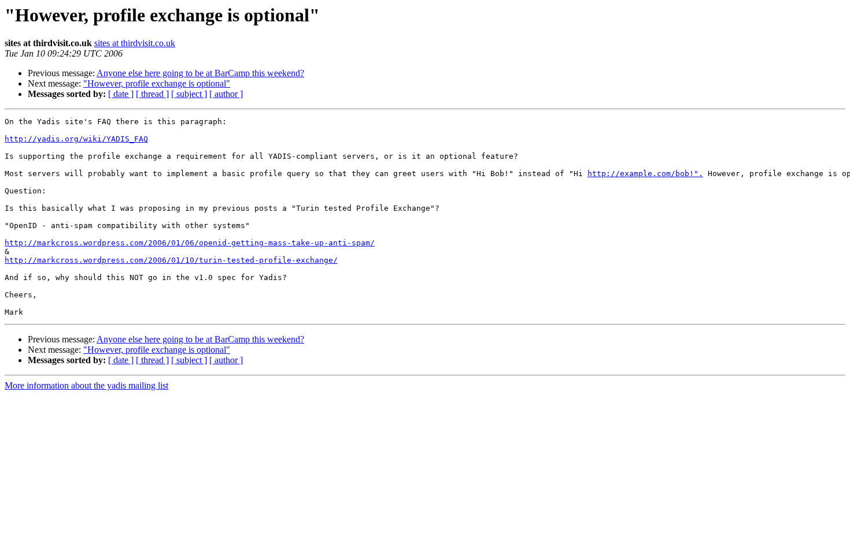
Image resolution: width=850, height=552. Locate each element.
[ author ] (226, 94)
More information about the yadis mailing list (86, 385)
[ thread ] (152, 94)
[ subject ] (189, 94)
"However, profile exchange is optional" (156, 83)
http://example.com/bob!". (645, 173)
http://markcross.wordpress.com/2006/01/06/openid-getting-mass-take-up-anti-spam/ (190, 242)
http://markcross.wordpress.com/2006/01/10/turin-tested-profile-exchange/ (171, 260)
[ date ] (121, 94)
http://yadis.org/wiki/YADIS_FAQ (76, 139)
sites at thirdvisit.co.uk (134, 43)
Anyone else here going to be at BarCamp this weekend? (200, 73)
